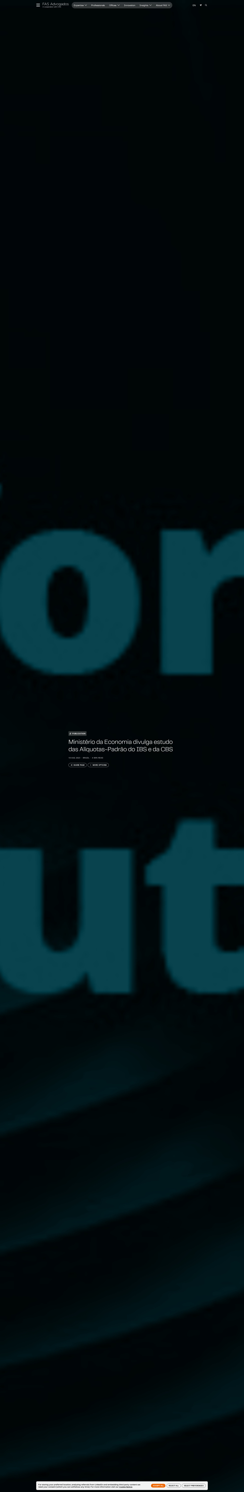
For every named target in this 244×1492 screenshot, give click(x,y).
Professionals (98, 5)
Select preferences (194, 1486)
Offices (113, 5)
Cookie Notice (125, 1487)
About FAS (161, 5)
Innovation (129, 5)
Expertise (79, 5)
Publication (79, 733)
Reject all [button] (174, 1486)
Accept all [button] (158, 1486)
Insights (144, 5)
